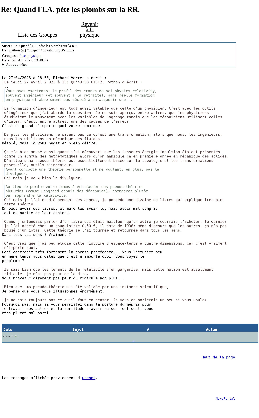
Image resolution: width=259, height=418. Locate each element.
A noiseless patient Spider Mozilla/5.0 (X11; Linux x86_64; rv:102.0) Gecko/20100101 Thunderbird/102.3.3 (75, 64)
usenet (88, 378)
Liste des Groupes (37, 35)
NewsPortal (225, 398)
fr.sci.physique (30, 55)
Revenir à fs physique (90, 29)
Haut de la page (218, 357)
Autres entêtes (16, 64)
